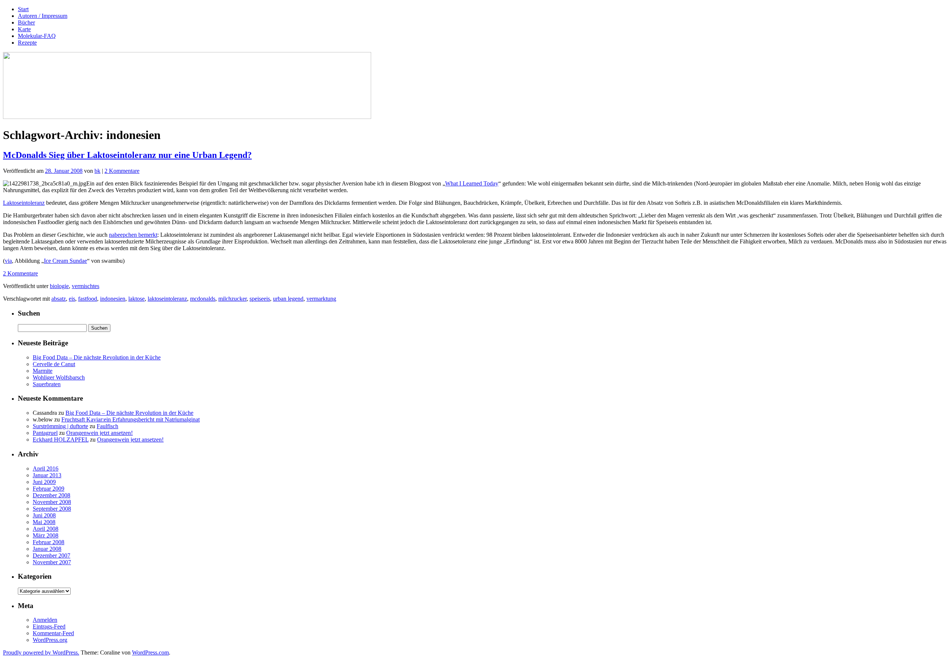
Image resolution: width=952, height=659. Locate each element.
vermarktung (321, 298)
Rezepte (27, 42)
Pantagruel (45, 433)
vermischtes (85, 286)
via (8, 261)
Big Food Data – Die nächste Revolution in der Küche (97, 357)
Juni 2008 (44, 515)
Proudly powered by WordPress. (41, 652)
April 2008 (45, 529)
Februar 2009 (48, 488)
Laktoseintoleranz (24, 203)
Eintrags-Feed (49, 626)
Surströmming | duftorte (60, 426)
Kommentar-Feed (53, 633)
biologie (59, 286)
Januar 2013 (47, 475)
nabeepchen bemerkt (133, 235)
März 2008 (45, 535)
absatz (58, 298)
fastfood (87, 298)
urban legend (288, 298)
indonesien (112, 298)
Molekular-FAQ (37, 36)
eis (72, 298)
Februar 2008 (48, 542)
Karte (24, 29)
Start (23, 9)
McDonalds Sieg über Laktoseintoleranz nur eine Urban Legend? (127, 155)
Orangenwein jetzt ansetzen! (99, 433)
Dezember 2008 (51, 495)
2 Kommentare (121, 171)
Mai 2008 (44, 522)
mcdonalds (202, 298)
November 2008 (52, 502)
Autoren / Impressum (42, 16)
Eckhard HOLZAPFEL (61, 439)
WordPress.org (50, 640)
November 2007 (52, 562)
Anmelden (45, 620)
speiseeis (260, 298)
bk (97, 171)
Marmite (42, 371)
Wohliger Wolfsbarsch (59, 377)
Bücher (26, 22)
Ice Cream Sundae (65, 261)
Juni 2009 (44, 482)
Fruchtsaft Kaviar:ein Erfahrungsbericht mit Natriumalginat (130, 419)
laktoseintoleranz (167, 298)
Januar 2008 (47, 549)
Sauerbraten (47, 384)
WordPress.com (150, 652)
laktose (136, 298)
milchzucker (232, 298)
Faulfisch (107, 426)
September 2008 (52, 508)
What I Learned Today (471, 183)
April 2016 (45, 468)
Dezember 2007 (51, 555)
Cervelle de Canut (54, 364)
